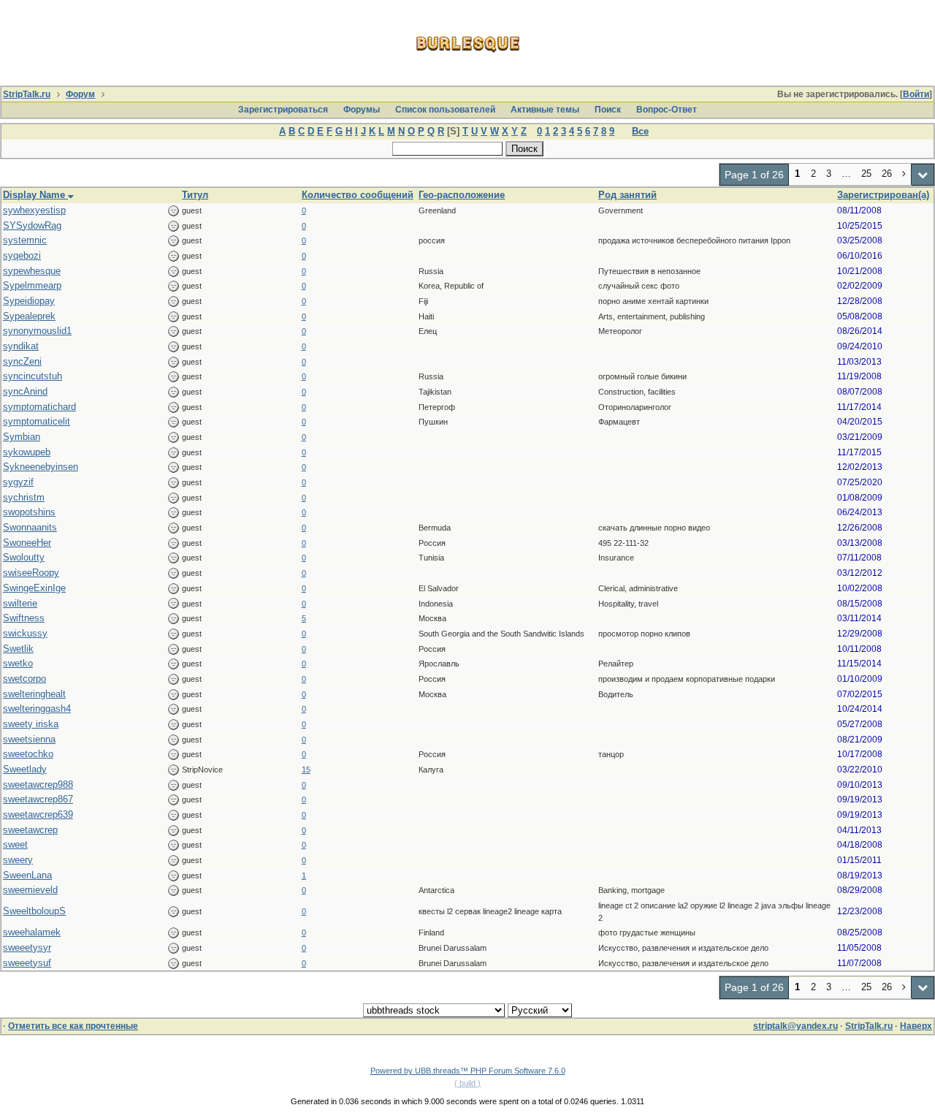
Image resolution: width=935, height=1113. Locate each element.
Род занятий (627, 194)
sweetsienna (29, 739)
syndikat (21, 346)
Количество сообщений (357, 194)
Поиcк (608, 110)
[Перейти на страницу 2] (904, 175)
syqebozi (22, 255)
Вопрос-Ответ (666, 110)
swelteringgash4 (37, 708)
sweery (18, 859)
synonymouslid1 (37, 330)
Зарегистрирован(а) (883, 194)
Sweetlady (25, 769)
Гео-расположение (462, 194)
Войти (916, 94)
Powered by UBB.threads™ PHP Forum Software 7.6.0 (467, 1070)
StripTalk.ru (26, 94)
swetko (18, 663)
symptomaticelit (36, 421)
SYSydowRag (32, 225)
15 (306, 769)
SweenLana (27, 875)
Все (640, 131)
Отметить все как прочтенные (73, 1026)
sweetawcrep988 (38, 784)
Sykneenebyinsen (40, 466)
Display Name (35, 194)
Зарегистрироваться (283, 110)
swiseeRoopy (31, 572)
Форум (80, 94)
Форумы (361, 110)
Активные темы (545, 110)
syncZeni (22, 361)
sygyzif (18, 481)
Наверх (916, 1026)
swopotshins (29, 511)
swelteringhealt (34, 693)
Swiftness (24, 617)
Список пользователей (445, 110)
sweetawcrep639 (38, 814)
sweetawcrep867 (38, 799)
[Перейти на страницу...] (923, 175)
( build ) (467, 1083)
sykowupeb (26, 452)
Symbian (21, 436)
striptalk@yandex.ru (795, 1026)
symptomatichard (39, 406)
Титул (195, 194)
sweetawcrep (30, 829)
